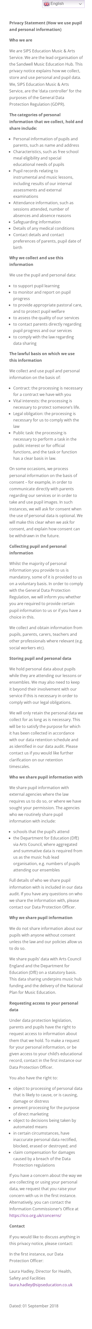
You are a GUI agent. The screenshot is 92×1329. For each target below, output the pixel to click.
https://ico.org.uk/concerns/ (35, 1215)
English (57, 3)
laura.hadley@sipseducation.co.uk (40, 1284)
